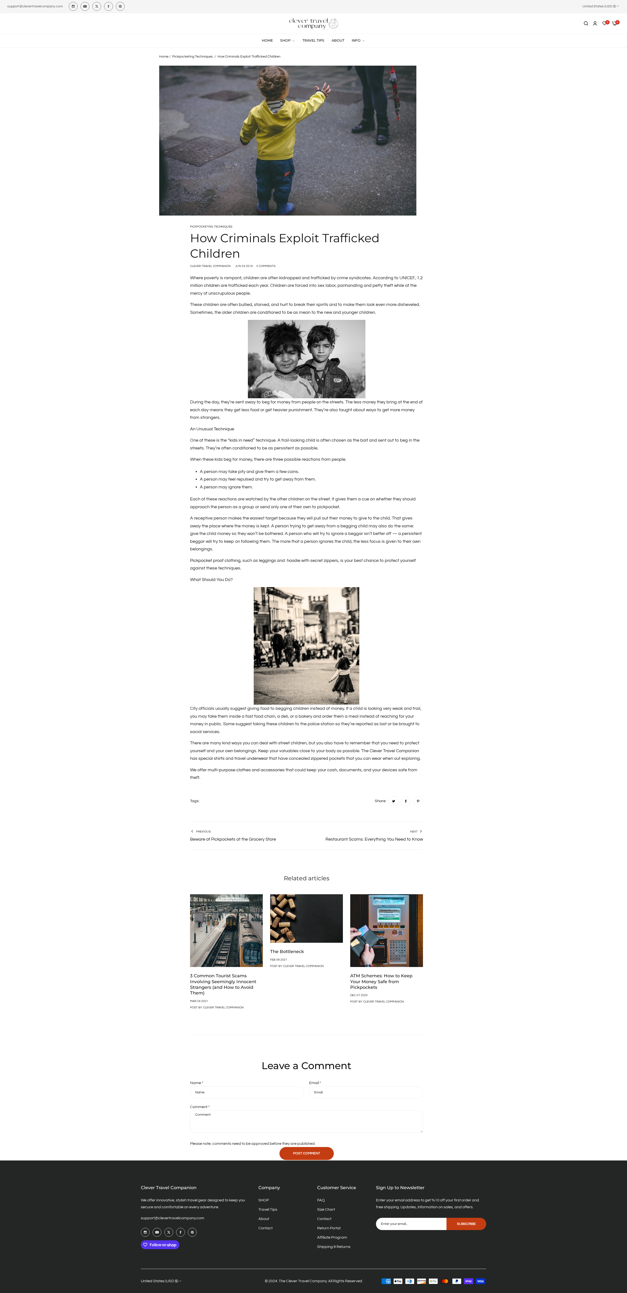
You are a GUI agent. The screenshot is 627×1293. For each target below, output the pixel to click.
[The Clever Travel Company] (313, 23)
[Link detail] (73, 6)
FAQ (321, 1200)
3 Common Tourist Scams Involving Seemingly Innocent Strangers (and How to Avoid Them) (223, 984)
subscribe (466, 1224)
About (263, 1219)
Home (164, 56)
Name (196, 1083)
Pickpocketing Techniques (192, 56)
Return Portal (328, 1228)
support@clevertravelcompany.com (172, 1218)
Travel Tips (267, 1209)
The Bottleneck (287, 951)
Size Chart (326, 1209)
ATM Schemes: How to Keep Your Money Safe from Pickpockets (381, 981)
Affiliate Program (332, 1237)
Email (315, 1083)
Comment (200, 1107)
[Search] (586, 23)
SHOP (263, 1200)
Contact (265, 1228)
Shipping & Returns (333, 1247)
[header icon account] (595, 23)
